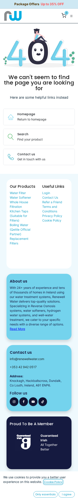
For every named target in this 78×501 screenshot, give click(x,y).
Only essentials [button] (45, 494)
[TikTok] (42, 401)
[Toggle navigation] (71, 16)
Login (46, 193)
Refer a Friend (52, 202)
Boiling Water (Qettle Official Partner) (20, 229)
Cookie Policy (51, 220)
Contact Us (50, 197)
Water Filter (18, 193)
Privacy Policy (52, 216)
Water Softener (20, 197)
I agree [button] (67, 494)
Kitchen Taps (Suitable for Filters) (19, 215)
